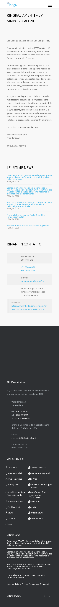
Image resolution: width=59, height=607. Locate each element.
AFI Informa (35, 501)
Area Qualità (13, 484)
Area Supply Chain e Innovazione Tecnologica (39, 494)
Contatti (11, 518)
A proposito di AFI (38, 467)
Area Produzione (15, 501)
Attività (33, 507)
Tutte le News (36, 512)
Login (10, 524)
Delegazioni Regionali (40, 473)
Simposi (22, 146)
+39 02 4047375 (28, 270)
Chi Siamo (12, 467)
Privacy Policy (36, 518)
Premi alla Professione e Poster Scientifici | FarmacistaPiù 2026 (26, 216)
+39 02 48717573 (22, 418)
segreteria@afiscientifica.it (33, 281)
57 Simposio (12, 146)
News (10, 512)
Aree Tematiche (15, 478)
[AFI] (27, 4)
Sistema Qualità (15, 473)
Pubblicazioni (14, 507)
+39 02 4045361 (28, 267)
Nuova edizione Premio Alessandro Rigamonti (28, 225)
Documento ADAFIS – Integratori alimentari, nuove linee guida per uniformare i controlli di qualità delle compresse (29, 177)
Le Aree (33, 478)
